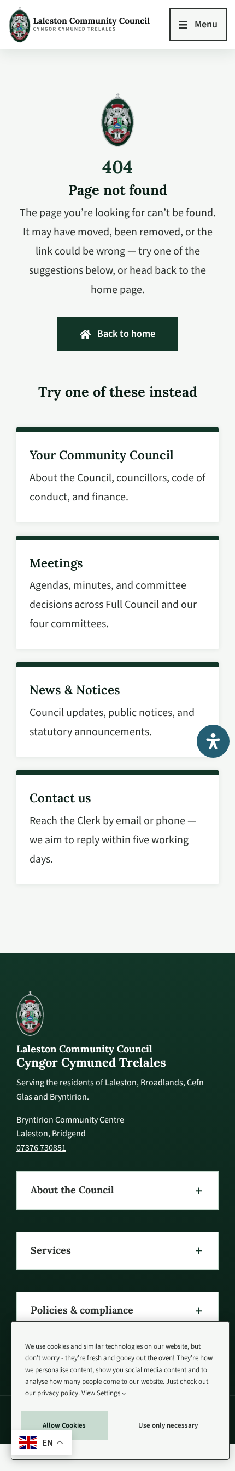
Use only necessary (168, 1425)
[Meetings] (117, 593)
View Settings (101, 1393)
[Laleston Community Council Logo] (79, 10)
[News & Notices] (117, 710)
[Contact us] (117, 827)
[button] (117, 1190)
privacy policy (57, 1393)
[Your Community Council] (117, 474)
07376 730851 (41, 1147)
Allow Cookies (64, 1425)
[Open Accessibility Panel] (213, 741)
